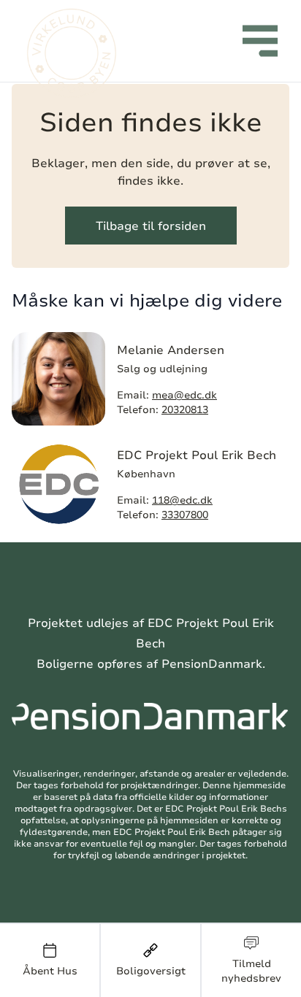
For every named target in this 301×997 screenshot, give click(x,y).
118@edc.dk (182, 500)
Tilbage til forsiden (151, 226)
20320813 (184, 409)
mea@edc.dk (184, 394)
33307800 (184, 514)
